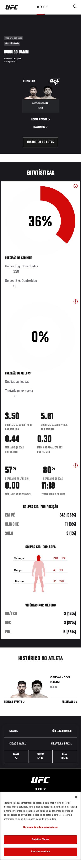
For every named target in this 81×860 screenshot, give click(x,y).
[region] (40, 825)
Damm (55, 682)
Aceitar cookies (40, 851)
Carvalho (58, 677)
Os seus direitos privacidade (40, 827)
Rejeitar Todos (40, 839)
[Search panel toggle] (75, 6)
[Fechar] (76, 797)
